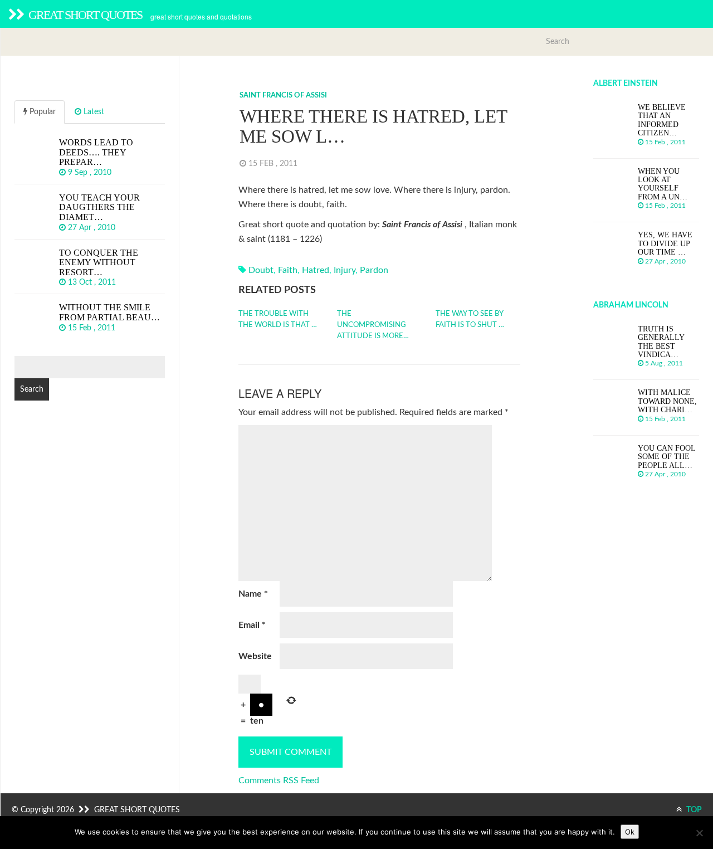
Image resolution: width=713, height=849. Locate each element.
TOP (693, 810)
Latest (92, 112)
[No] (699, 832)
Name (253, 593)
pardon (374, 270)
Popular (41, 112)
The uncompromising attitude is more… (373, 325)
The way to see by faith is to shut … (470, 319)
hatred (315, 270)
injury (344, 270)
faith (287, 270)
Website (255, 656)
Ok (629, 831)
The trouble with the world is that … (277, 319)
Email (252, 625)
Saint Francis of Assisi (283, 95)
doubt (261, 270)
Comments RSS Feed (278, 780)
